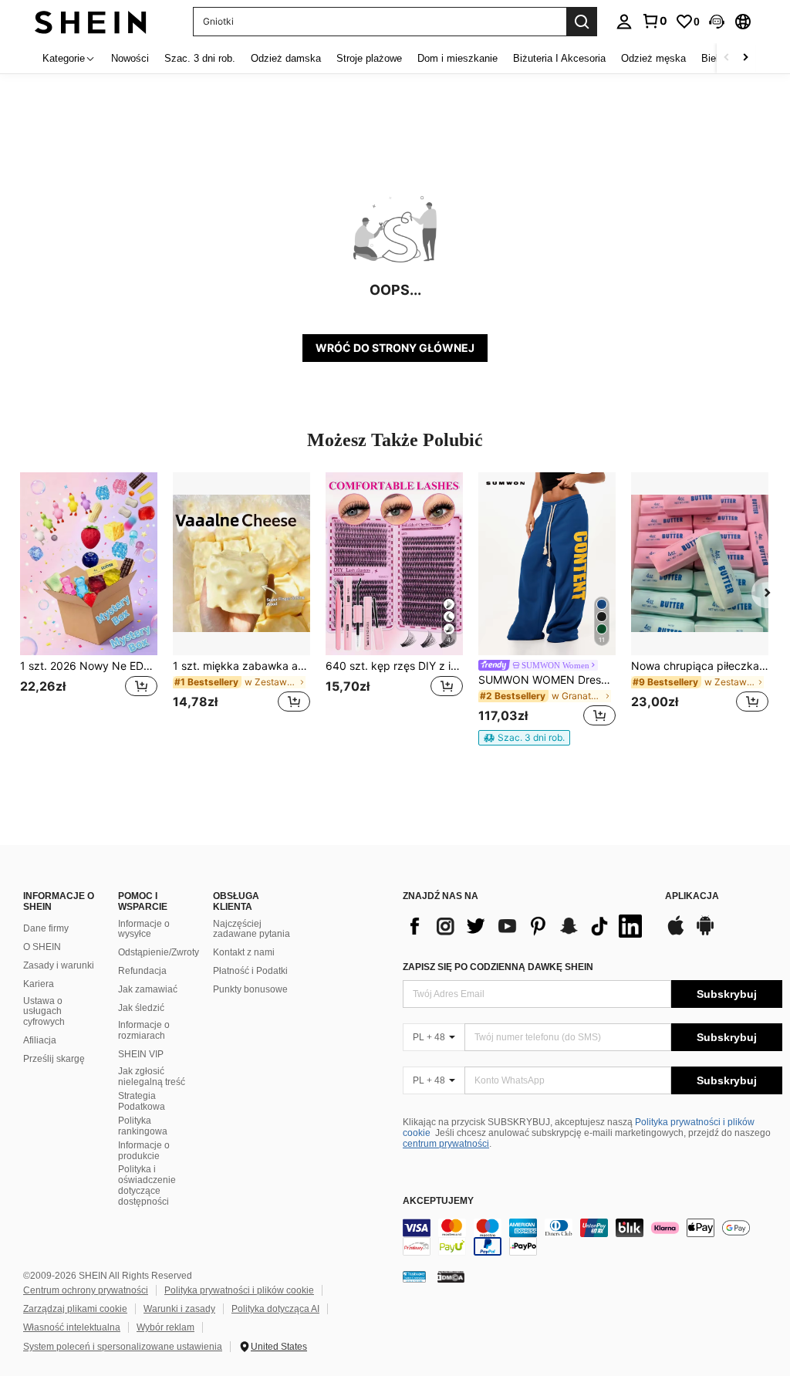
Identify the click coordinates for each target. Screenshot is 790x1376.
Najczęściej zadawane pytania (251, 929)
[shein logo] (91, 21)
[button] (716, 21)
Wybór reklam (165, 1327)
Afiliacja (39, 1040)
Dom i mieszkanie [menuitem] (457, 58)
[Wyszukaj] (581, 21)
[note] (524, 737)
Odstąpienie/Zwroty (158, 952)
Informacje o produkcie (144, 1150)
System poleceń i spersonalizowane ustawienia (122, 1346)
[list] (526, 926)
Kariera (38, 984)
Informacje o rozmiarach (144, 1030)
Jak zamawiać (147, 989)
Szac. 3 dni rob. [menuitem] (199, 58)
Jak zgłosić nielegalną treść (151, 1076)
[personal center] (624, 21)
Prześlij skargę (54, 1058)
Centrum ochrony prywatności (85, 1290)
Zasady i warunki (58, 965)
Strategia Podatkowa (141, 1101)
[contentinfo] (592, 1237)
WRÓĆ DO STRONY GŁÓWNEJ (395, 347)
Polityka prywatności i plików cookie (239, 1290)
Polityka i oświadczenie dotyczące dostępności (147, 1185)
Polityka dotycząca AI (275, 1308)
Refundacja (142, 970)
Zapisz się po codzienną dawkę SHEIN (498, 967)
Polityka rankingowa (142, 1126)
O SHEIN (42, 947)
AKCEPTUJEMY (438, 1201)
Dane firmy (46, 928)
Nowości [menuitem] (130, 58)
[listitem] (88, 601)
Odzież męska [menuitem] (653, 58)
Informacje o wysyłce (144, 929)
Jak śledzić (141, 1007)
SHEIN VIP (141, 1054)
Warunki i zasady (179, 1308)
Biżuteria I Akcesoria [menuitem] (559, 58)
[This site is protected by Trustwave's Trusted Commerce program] (414, 1275)
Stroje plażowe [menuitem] (369, 58)
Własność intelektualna (71, 1327)
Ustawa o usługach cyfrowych (44, 1012)
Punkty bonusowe (250, 989)
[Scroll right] (745, 58)
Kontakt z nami (244, 952)
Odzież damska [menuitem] (286, 58)
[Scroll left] (726, 58)
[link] (654, 21)
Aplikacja (692, 896)
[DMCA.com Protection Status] (450, 1275)
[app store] (676, 933)
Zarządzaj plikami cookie (75, 1308)
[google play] (705, 933)
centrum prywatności (446, 1143)
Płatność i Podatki (250, 970)
